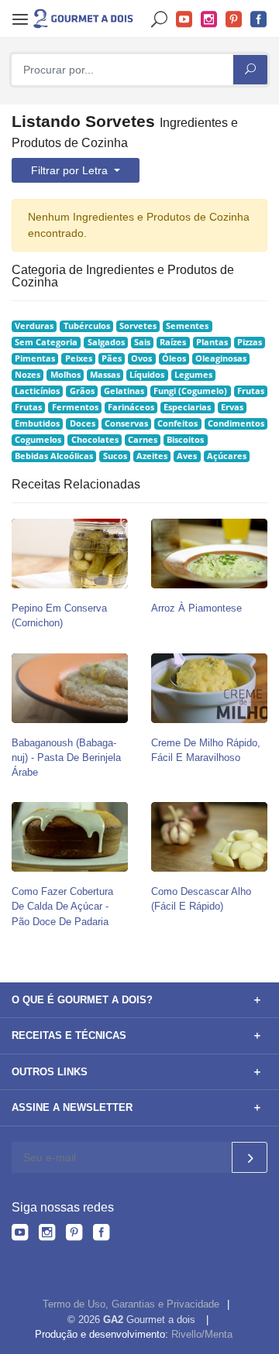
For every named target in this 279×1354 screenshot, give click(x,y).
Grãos (82, 391)
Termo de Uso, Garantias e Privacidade (131, 1304)
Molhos (65, 374)
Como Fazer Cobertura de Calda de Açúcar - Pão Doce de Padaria (62, 906)
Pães (112, 358)
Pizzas (249, 342)
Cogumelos (38, 439)
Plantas (212, 342)
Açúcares (226, 456)
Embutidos (37, 423)
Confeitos (177, 423)
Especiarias (187, 407)
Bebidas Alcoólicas (54, 456)
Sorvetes (138, 326)
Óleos (174, 358)
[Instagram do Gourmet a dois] (47, 1234)
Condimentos (236, 423)
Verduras (34, 326)
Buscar (159, 20)
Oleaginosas (220, 358)
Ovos (141, 358)
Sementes (187, 326)
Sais (142, 342)
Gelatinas (124, 391)
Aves (187, 456)
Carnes (142, 439)
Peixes (78, 358)
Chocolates (95, 439)
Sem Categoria (46, 342)
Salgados (106, 342)
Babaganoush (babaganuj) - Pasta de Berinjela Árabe (66, 757)
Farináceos (131, 407)
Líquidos (146, 374)
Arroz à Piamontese (196, 608)
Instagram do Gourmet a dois (209, 20)
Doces (82, 423)
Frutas (250, 391)
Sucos (115, 456)
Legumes (193, 374)
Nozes (27, 374)
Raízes (173, 342)
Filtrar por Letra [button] (71, 170)
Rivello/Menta (201, 1334)
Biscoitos (185, 439)
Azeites (151, 456)
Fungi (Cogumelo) (190, 391)
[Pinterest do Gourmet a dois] (74, 1234)
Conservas (126, 423)
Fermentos (75, 407)
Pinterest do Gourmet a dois (234, 20)
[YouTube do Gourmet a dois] (20, 1234)
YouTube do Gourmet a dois (184, 20)
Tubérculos (87, 326)
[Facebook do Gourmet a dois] (101, 1234)
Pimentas (35, 358)
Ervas (232, 407)
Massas (105, 374)
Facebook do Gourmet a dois (258, 20)
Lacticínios (37, 391)
